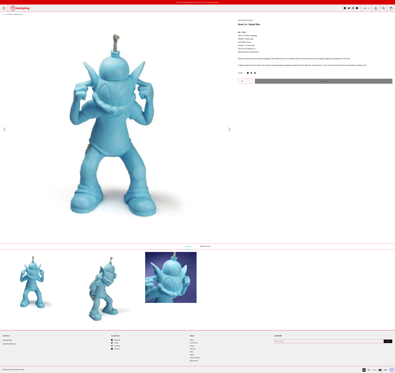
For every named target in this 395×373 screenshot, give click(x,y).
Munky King (7, 369)
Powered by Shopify (18, 369)
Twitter (116, 343)
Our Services (194, 343)
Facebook (117, 340)
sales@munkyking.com (9, 344)
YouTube (117, 349)
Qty (242, 81)
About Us (193, 349)
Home (4, 14)
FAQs (191, 352)
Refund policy (194, 360)
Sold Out (323, 81)
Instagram (117, 346)
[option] (117, 127)
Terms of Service (195, 357)
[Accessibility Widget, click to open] (392, 370)
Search (192, 355)
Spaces (192, 346)
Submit (388, 341)
